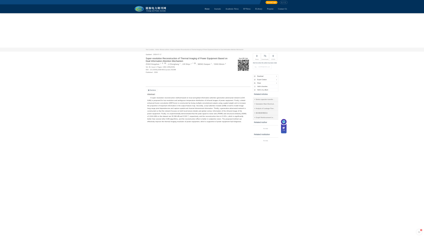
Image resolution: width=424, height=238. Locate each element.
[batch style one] (419, 232)
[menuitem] (207, 9)
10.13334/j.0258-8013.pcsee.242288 (163, 70)
